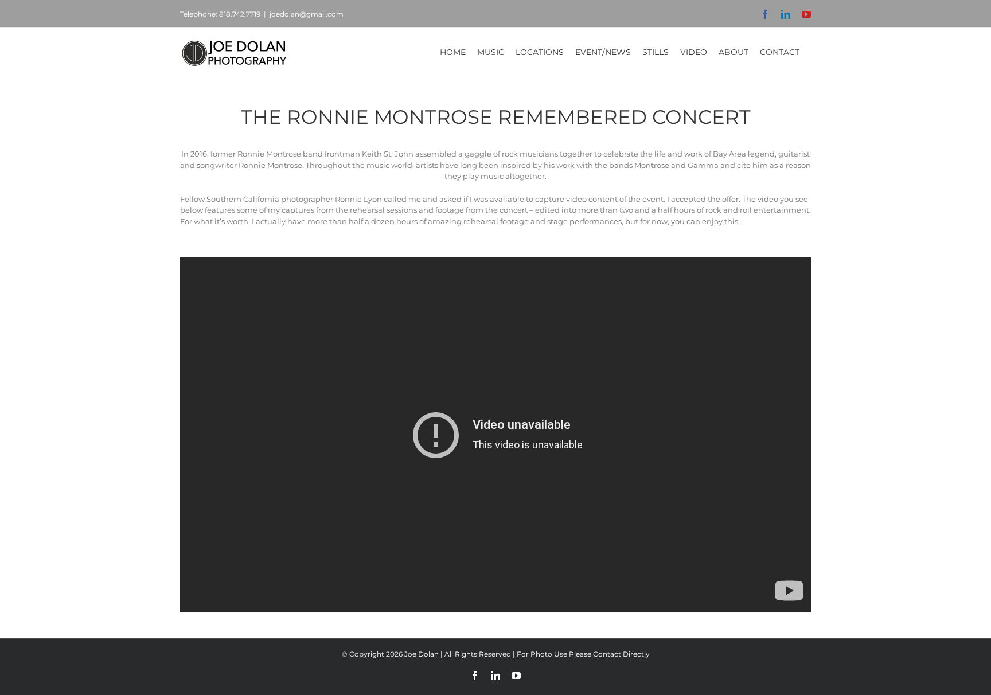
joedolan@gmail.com (307, 14)
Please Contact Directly (609, 654)
